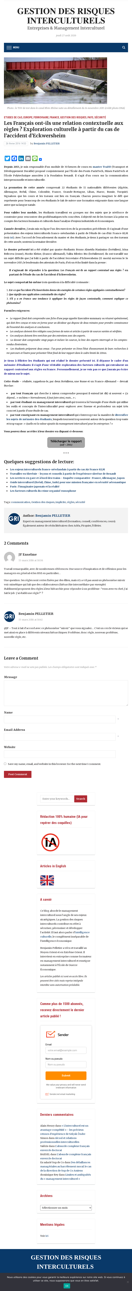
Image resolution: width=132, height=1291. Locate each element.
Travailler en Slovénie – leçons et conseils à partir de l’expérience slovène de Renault (63, 473)
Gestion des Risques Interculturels (66, 15)
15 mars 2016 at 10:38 (31, 560)
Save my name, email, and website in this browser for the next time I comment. (54, 764)
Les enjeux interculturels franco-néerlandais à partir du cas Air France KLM (57, 469)
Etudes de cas (13, 117)
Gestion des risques (73, 117)
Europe (27, 117)
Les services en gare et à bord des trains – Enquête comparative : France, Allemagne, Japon (67, 478)
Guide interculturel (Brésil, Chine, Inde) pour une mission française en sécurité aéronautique (68, 482)
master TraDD (102, 166)
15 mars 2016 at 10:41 (31, 619)
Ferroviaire (41, 117)
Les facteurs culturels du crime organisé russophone (43, 490)
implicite (61, 502)
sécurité (80, 502)
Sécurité (100, 117)
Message (10, 677)
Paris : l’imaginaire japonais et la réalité (34, 486)
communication (20, 502)
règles (70, 502)
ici (11, 237)
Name (8, 712)
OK (67, 1285)
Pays (90, 117)
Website (9, 747)
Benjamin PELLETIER (47, 143)
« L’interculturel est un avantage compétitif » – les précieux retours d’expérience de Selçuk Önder (64, 1129)
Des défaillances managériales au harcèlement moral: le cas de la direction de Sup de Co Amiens (65, 1166)
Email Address (14, 729)
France (54, 117)
